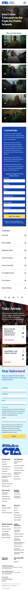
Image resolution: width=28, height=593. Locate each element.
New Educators (5, 469)
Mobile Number (8, 202)
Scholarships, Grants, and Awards (7, 477)
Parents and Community (5, 493)
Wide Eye (8, 588)
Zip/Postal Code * (8, 196)
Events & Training (16, 491)
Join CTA (4, 461)
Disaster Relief (5, 526)
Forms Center (17, 527)
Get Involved (6, 490)
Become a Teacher (6, 473)
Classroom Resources (7, 483)
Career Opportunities (7, 512)
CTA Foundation (18, 517)
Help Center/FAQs (6, 507)
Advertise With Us (18, 558)
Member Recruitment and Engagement (19, 543)
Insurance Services (6, 537)
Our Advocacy (18, 459)
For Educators (6, 459)
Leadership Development (17, 539)
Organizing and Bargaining (17, 473)
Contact (4, 510)
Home (4, 505)
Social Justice (17, 478)
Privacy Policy (5, 407)
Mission (16, 507)
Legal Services (5, 531)
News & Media (17, 519)
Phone (3, 417)
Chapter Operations (19, 533)
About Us (17, 505)
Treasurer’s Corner (18, 536)
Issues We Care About (18, 462)
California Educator (5, 558)
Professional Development (5, 480)
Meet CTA (4, 464)
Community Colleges (19, 465)
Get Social (4, 501)
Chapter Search (18, 515)
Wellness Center (6, 486)
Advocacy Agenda (18, 467)
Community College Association (19, 553)
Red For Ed (16, 476)
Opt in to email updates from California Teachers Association (14, 222)
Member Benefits (7, 524)
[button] (23, 2)
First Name (6, 178)
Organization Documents (17, 531)
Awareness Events (6, 498)
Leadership (16, 512)
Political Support (18, 546)
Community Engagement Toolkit (19, 549)
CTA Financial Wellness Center (6, 534)
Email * (5, 190)
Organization (7, 208)
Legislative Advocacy (19, 470)
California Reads (6, 496)
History (15, 510)
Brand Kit (16, 561)
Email (4, 400)
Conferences (17, 494)
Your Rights (4, 471)
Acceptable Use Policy (7, 579)
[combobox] (23, 205)
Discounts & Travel (6, 529)
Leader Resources (6, 466)
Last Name (6, 184)
